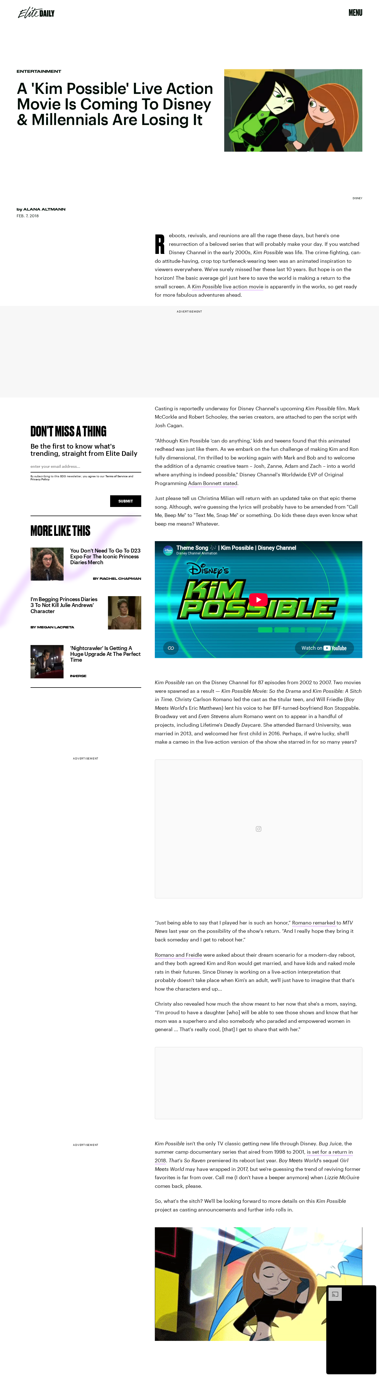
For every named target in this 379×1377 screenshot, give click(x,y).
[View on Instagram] (258, 829)
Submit (125, 501)
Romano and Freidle (178, 955)
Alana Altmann (44, 209)
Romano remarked (314, 922)
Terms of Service (116, 476)
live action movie (227, 286)
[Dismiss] (370, 1290)
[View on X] (258, 1083)
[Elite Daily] (36, 12)
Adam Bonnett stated (212, 483)
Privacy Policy (40, 479)
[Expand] (332, 1290)
